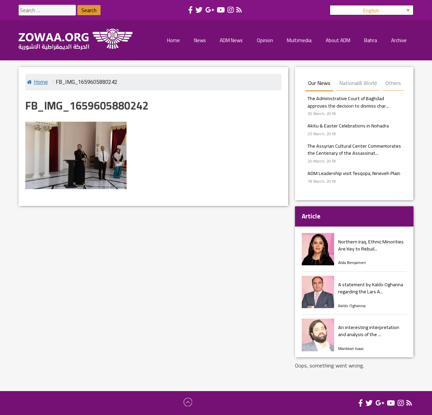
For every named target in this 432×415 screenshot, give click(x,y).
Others (393, 83)
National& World (358, 83)
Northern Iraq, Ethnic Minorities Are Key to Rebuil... (371, 245)
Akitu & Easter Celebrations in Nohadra (348, 125)
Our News (319, 83)
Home (41, 82)
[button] (371, 10)
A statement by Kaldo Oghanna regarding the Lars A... (370, 288)
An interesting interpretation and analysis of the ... (368, 331)
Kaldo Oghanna (352, 305)
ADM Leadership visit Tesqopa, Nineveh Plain (353, 173)
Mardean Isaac (351, 348)
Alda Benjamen (352, 262)
